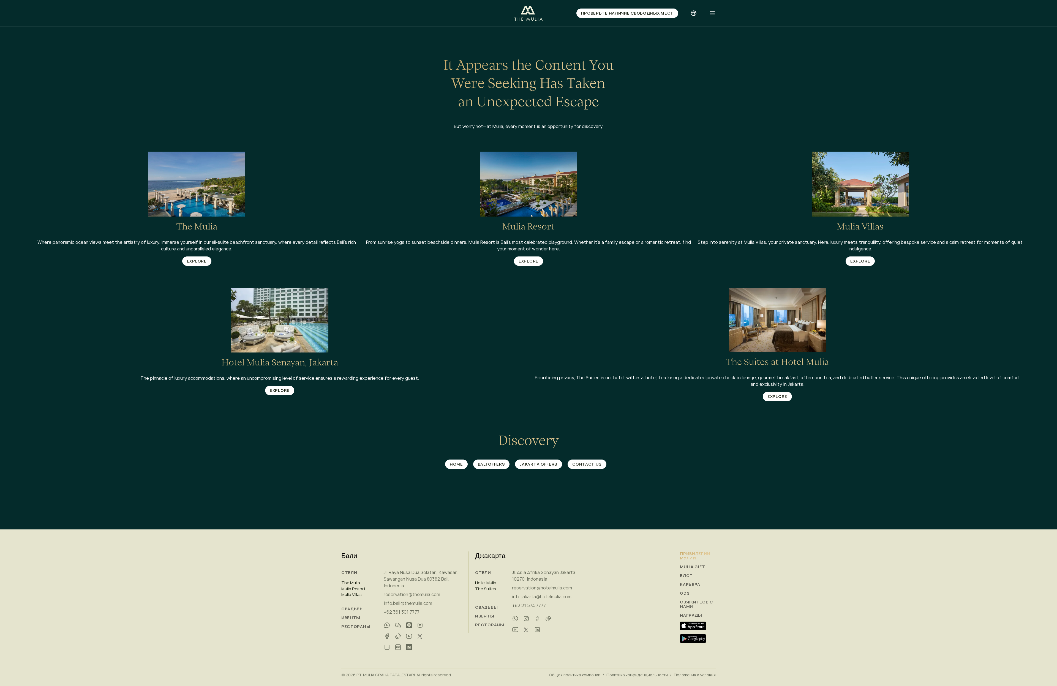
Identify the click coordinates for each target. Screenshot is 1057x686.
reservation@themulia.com (412, 594)
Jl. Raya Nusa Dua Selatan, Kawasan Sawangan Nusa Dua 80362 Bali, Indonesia (420, 579)
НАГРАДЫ (691, 615)
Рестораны (355, 626)
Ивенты (350, 618)
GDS (685, 593)
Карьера (690, 584)
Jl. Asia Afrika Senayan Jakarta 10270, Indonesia (543, 575)
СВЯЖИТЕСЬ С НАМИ (696, 604)
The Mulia (350, 583)
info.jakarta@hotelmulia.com (541, 597)
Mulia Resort (353, 589)
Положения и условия (695, 675)
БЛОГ (686, 575)
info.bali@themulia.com (408, 603)
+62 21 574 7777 (529, 605)
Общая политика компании (574, 675)
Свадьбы (352, 609)
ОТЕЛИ (349, 572)
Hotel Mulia (485, 583)
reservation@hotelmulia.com (542, 588)
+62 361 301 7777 (401, 612)
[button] (712, 13)
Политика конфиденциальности (637, 675)
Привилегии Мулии (695, 555)
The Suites (485, 589)
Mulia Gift (692, 567)
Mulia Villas (351, 594)
